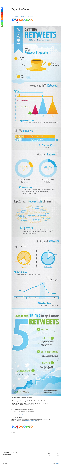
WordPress (57, 463)
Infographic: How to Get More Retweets (22, 16)
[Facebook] (13, 20)
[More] (32, 20)
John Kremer (16, 422)
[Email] (29, 20)
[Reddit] (20, 20)
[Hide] (1, 28)
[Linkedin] (15, 20)
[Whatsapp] (27, 20)
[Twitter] (24, 20)
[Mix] (22, 20)
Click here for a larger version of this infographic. (19, 414)
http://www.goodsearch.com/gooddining (30, 420)
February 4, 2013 (13, 432)
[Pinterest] (2, 13)
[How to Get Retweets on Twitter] (36, 210)
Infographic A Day (6, 1)
